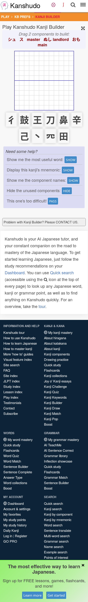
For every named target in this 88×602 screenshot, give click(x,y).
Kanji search (53, 508)
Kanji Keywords (55, 397)
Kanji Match (52, 413)
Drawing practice (56, 359)
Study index (11, 386)
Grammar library (56, 455)
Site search (11, 364)
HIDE (66, 191)
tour (42, 306)
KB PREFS (22, 16)
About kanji (52, 348)
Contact (9, 408)
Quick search (62, 272)
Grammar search (56, 541)
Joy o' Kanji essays (57, 381)
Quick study (52, 364)
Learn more (32, 595)
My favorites (12, 514)
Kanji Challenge (55, 386)
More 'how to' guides (18, 354)
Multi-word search (57, 535)
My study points (14, 519)
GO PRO (10, 541)
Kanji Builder (53, 402)
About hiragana (55, 337)
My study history (15, 525)
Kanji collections (55, 375)
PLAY (5, 16)
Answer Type (12, 477)
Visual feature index (17, 359)
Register (21, 535)
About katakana (55, 343)
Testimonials (12, 402)
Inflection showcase (58, 461)
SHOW (70, 160)
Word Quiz (11, 455)
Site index (10, 375)
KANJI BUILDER (47, 16)
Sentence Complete (17, 471)
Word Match (12, 461)
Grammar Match (56, 477)
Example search (55, 552)
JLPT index (11, 381)
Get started (56, 595)
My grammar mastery (63, 439)
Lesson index (12, 391)
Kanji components (57, 354)
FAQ (6, 370)
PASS (53, 201)
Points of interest (56, 557)
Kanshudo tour (14, 332)
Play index (10, 397)
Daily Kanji (11, 530)
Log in (7, 535)
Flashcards (52, 370)
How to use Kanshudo (19, 337)
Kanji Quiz (51, 391)
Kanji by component (58, 514)
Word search (53, 525)
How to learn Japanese (20, 343)
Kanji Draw (52, 408)
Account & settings (16, 508)
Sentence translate (57, 530)
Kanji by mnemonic (57, 519)
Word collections (15, 482)
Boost (48, 424)
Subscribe (10, 413)
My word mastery (19, 439)
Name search (53, 546)
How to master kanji (17, 348)
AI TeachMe (52, 445)
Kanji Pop (51, 418)
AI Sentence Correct (59, 450)
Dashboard (15, 272)
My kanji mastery (59, 332)
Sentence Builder (15, 466)
